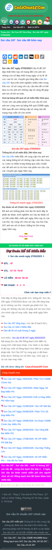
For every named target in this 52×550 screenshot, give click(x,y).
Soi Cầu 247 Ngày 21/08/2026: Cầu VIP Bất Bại (27, 406)
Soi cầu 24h (8, 156)
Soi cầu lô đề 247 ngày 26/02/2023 (28, 338)
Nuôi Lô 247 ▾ (33, 27)
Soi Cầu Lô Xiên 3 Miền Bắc (17, 327)
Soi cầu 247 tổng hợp (14, 323)
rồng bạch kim (9, 485)
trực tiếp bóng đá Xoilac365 (30, 485)
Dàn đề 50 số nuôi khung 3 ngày (20, 330)
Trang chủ (5, 32)
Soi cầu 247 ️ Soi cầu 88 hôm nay (21, 40)
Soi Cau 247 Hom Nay (21, 32)
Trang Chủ (6, 27)
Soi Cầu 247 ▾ (19, 27)
